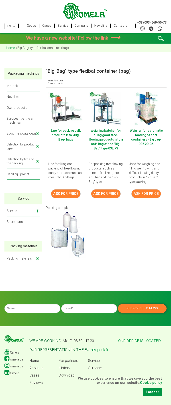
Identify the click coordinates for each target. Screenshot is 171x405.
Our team (95, 368)
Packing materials (19, 258)
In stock (12, 86)
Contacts (120, 25)
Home (34, 361)
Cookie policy (151, 383)
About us (36, 368)
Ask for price (65, 193)
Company (81, 25)
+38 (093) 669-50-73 (152, 22)
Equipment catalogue (21, 133)
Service (63, 25)
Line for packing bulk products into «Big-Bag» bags (66, 135)
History (64, 368)
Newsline (100, 25)
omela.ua (16, 359)
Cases (46, 25)
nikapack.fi (99, 349)
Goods (31, 25)
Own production (18, 107)
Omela (14, 352)
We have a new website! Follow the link (73, 38)
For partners (68, 361)
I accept (152, 392)
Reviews (36, 383)
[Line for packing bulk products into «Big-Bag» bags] (65, 108)
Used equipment (18, 174)
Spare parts (15, 222)
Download (67, 375)
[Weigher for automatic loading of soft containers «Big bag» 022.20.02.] (146, 108)
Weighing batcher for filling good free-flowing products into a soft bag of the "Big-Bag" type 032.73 (106, 139)
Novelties (13, 97)
